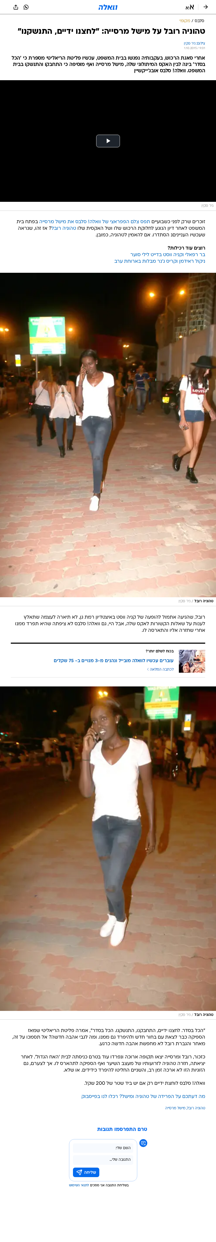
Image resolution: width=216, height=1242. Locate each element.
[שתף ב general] (16, 7)
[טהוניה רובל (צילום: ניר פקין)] (108, 439)
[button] (190, 7)
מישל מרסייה (175, 1108)
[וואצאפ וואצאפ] (26, 7)
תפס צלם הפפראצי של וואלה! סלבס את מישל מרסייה (94, 221)
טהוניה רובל (63, 228)
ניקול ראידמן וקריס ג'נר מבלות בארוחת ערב (159, 261)
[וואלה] (108, 7)
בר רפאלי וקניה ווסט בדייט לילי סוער (167, 254)
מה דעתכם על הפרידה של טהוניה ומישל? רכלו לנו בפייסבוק (143, 1096)
